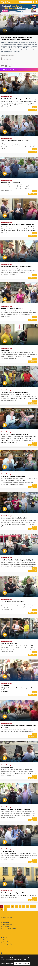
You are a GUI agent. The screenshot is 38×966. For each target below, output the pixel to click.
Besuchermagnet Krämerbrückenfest (14, 518)
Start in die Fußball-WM (9, 644)
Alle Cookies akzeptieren (22, 963)
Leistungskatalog (7, 944)
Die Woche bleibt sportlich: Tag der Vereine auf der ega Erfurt (18, 726)
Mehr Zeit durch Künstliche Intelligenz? (15, 141)
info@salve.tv (6, 922)
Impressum (6, 926)
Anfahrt (5, 937)
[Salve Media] (19, 9)
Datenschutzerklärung (20, 959)
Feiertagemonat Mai (8, 851)
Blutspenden (5, 350)
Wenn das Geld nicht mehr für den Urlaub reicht (17, 224)
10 (35, 906)
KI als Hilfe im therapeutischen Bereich (14, 434)
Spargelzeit (5, 686)
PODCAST (31, 110)
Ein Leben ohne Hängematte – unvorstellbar (16, 266)
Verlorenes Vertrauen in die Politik (13, 476)
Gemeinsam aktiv (7, 767)
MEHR (34, 107)
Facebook (5, 953)
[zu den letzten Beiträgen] (5, 909)
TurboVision (13, 928)
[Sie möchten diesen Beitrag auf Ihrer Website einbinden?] (6, 65)
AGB (4, 940)
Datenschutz (6, 942)
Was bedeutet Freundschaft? (11, 183)
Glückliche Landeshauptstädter (12, 308)
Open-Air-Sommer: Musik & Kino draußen (15, 809)
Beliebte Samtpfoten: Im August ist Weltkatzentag (18, 99)
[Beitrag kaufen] (10, 65)
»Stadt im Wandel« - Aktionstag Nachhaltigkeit (17, 560)
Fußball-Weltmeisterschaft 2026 (12, 602)
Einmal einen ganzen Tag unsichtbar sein (15, 893)
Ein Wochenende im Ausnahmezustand (14, 392)
